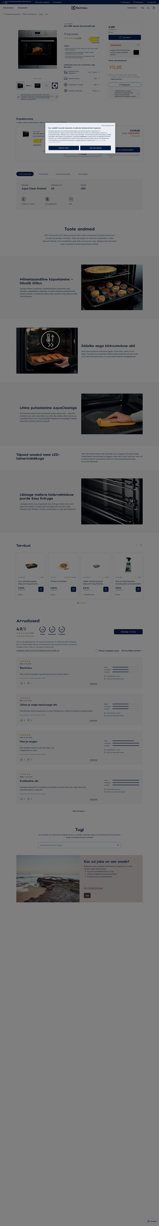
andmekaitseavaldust (54, 142)
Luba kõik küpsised (95, 148)
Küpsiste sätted (64, 148)
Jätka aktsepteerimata (107, 125)
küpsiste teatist (99, 140)
